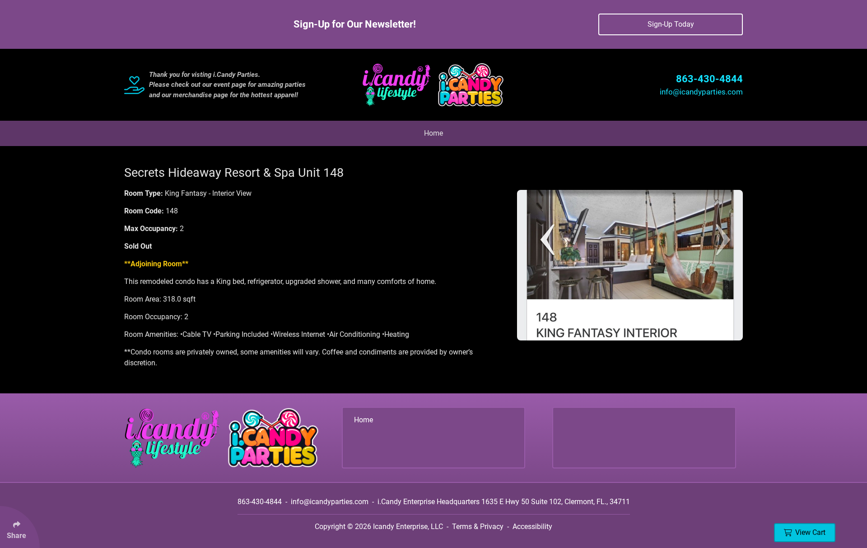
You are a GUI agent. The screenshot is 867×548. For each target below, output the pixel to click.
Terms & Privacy (477, 526)
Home (433, 133)
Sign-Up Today (671, 24)
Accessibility (532, 526)
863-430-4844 (709, 79)
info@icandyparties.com (701, 91)
